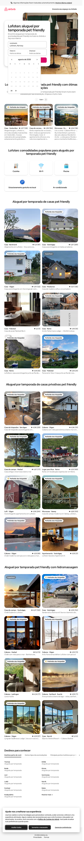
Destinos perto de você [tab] (12, 755)
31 (16, 91)
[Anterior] (36, 99)
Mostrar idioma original (63, 3)
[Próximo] (46, 99)
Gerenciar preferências (63, 827)
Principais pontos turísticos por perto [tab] (63, 755)
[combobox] (27, 45)
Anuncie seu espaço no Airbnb (64, 9)
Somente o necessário (40, 827)
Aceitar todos (16, 827)
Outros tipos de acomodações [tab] (36, 755)
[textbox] (18, 53)
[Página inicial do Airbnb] (10, 9)
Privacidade (37, 837)
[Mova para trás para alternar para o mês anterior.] (11, 59)
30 (11, 91)
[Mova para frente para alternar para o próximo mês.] (37, 59)
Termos (46, 837)
